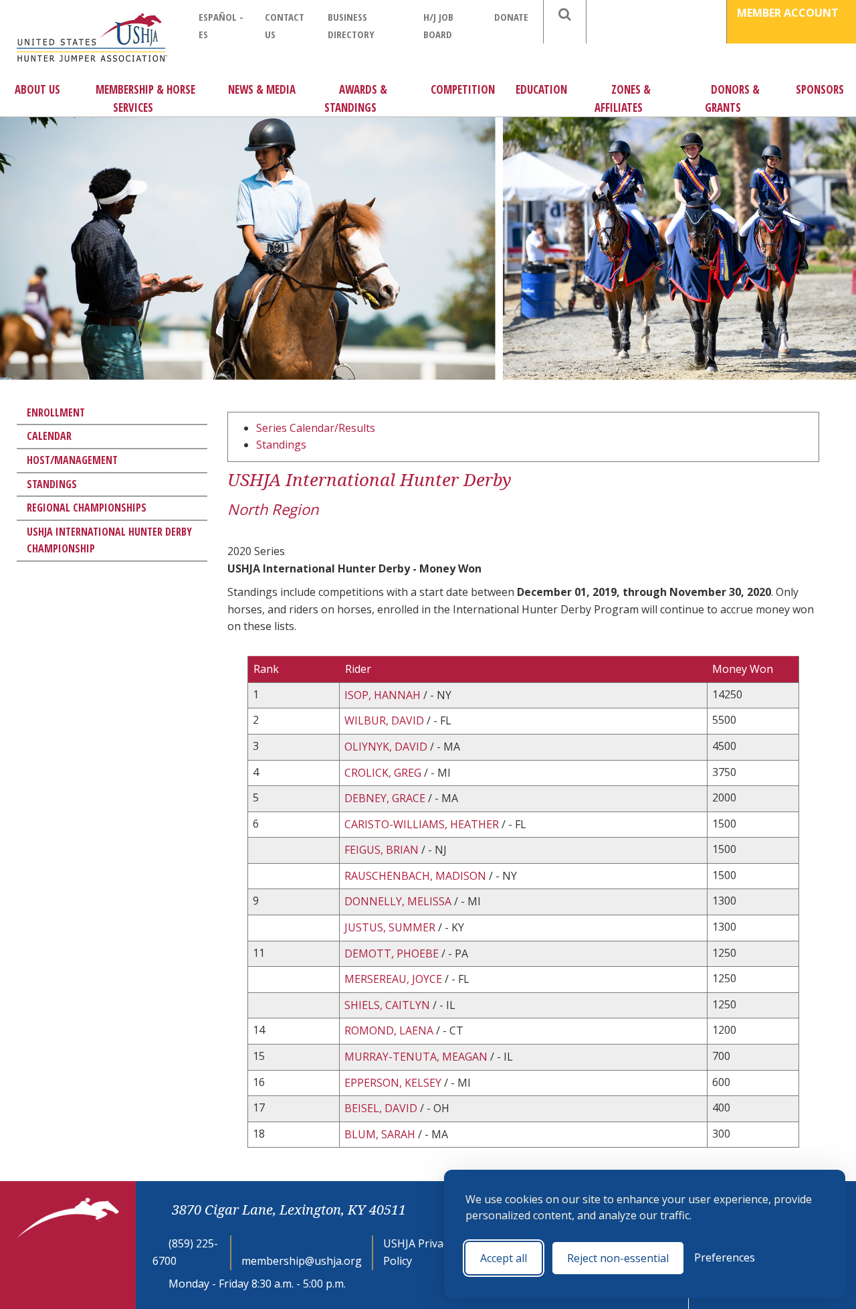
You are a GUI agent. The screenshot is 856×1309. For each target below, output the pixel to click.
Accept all (503, 1258)
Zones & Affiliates (623, 98)
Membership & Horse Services (145, 98)
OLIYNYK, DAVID (385, 746)
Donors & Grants (732, 98)
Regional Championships (86, 507)
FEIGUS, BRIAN (381, 849)
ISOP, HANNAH (382, 695)
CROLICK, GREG (382, 772)
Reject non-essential (618, 1258)
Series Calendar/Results (315, 427)
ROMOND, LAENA (388, 1030)
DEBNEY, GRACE (384, 798)
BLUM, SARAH (379, 1134)
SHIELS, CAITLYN (387, 1005)
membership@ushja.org (301, 1260)
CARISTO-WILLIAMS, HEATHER (421, 824)
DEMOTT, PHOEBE (391, 953)
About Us (37, 89)
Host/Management (72, 460)
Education (541, 89)
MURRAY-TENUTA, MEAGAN (417, 1056)
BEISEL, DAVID (380, 1108)
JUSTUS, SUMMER (389, 927)
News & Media (262, 89)
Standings (52, 484)
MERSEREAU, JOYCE (393, 979)
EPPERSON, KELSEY (392, 1082)
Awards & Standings (355, 98)
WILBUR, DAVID (384, 720)
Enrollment (56, 412)
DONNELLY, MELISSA (397, 901)
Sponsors (820, 89)
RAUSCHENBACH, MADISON (415, 875)
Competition (463, 89)
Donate (511, 16)
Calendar (49, 436)
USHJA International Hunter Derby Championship (109, 540)
